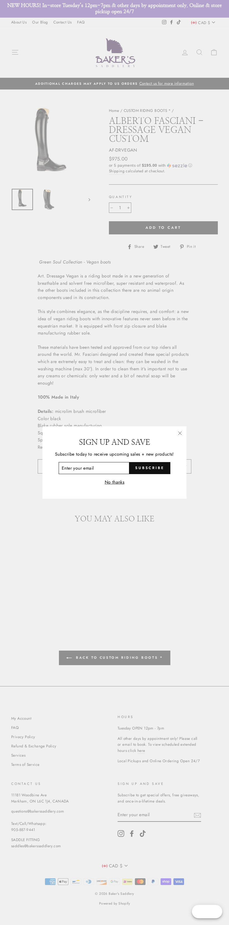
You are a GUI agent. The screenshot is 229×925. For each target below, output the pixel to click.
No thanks (115, 482)
